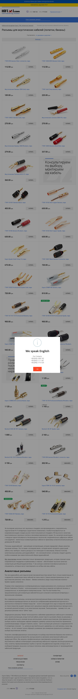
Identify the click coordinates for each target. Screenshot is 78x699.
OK (37, 369)
